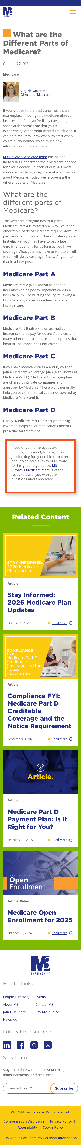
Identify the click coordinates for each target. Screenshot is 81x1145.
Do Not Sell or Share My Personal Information (40, 1138)
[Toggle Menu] (73, 12)
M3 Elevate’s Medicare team (25, 157)
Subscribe (64, 1088)
